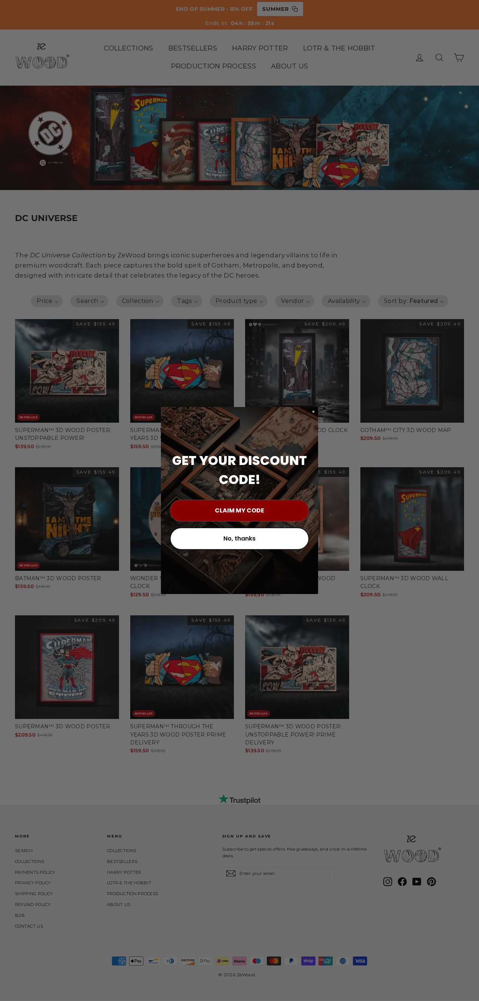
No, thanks (239, 538)
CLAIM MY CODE (239, 510)
